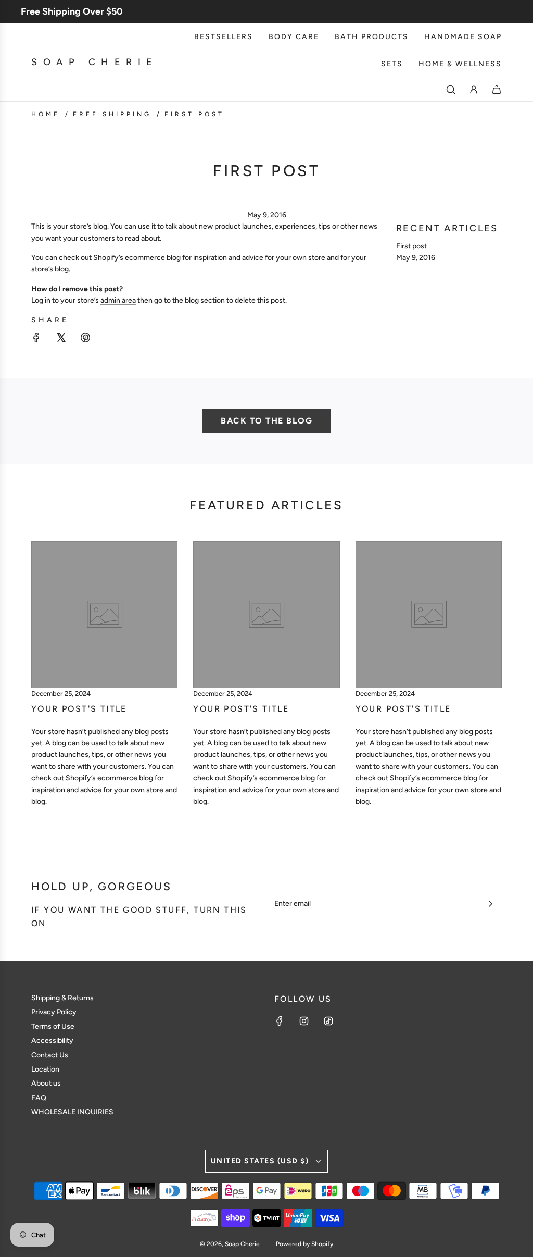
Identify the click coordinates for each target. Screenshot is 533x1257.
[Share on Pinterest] (85, 339)
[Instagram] (304, 1021)
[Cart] (496, 89)
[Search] (450, 89)
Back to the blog (266, 421)
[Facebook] (279, 1021)
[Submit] (490, 903)
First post (411, 246)
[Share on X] (60, 339)
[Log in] (473, 89)
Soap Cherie (94, 62)
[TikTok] (328, 1021)
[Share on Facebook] (36, 339)
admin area (118, 300)
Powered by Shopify (304, 1244)
